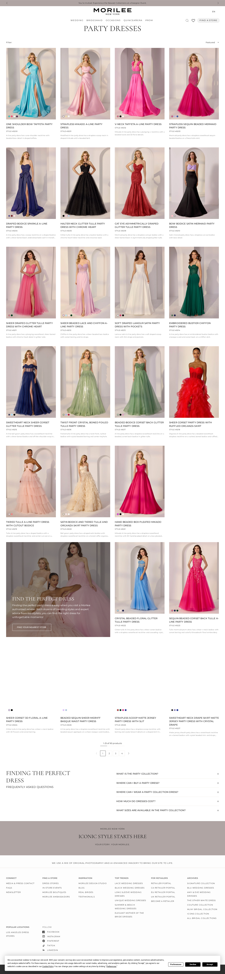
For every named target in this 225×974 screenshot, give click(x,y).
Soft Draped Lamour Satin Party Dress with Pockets (137, 325)
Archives (192, 878)
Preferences (175, 964)
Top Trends (121, 878)
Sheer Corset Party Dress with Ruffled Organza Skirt (190, 424)
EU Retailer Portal (163, 892)
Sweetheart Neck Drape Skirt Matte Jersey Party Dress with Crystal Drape (194, 721)
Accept (210, 964)
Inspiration (85, 878)
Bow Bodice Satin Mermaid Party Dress (192, 225)
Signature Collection (201, 883)
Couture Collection (200, 905)
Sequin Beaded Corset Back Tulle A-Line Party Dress (194, 620)
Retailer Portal (161, 883)
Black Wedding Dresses (129, 888)
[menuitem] (78, 20)
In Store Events (52, 888)
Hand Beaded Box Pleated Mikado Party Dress (138, 523)
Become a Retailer (162, 901)
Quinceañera (133, 20)
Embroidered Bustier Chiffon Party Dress (190, 325)
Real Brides (86, 892)
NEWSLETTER (13, 892)
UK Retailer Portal (163, 897)
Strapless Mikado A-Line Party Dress (81, 126)
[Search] (187, 20)
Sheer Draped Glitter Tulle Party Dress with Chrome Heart (29, 325)
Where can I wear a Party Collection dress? (147, 792)
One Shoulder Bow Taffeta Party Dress (29, 126)
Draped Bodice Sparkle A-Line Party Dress (26, 225)
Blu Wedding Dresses (200, 888)
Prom (149, 20)
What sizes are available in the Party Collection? (151, 810)
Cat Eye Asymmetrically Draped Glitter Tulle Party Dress (136, 225)
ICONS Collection (198, 914)
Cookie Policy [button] (47, 966)
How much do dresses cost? (136, 801)
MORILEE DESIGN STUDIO (93, 883)
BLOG (82, 888)
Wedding (77, 20)
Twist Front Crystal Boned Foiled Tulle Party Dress (84, 424)
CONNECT (11, 878)
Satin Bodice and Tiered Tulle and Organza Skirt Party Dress (84, 523)
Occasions (113, 20)
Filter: (9, 42)
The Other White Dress (201, 900)
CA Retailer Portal (163, 888)
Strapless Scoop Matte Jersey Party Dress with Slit (135, 719)
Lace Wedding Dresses (129, 883)
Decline (193, 964)
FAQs (9, 888)
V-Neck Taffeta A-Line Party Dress (138, 124)
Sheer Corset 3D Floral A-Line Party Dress (27, 719)
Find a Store (208, 20)
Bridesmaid (94, 20)
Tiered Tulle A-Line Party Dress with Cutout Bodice (27, 523)
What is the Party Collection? (137, 773)
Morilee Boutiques (54, 892)
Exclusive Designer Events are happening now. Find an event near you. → (48, 3)
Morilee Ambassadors (56, 897)
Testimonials (87, 897)
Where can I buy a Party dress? (138, 782)
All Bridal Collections (201, 918)
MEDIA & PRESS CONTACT (20, 883)
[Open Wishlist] (193, 21)
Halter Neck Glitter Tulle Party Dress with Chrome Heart (82, 225)
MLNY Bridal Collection (202, 909)
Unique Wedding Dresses (130, 900)
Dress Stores (50, 883)
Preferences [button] (111, 966)
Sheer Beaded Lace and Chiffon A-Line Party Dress (84, 325)
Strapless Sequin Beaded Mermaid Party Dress (192, 126)
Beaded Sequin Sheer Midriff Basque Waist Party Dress (80, 719)
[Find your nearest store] (31, 627)
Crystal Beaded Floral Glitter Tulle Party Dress (136, 620)
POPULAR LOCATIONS (17, 927)
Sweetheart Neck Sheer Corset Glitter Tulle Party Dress (27, 424)
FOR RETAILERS (159, 878)
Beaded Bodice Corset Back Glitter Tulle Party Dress (139, 424)
